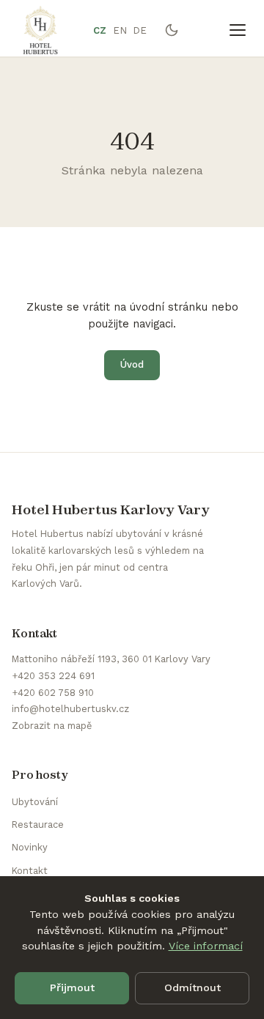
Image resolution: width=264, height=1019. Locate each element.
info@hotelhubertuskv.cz (70, 708)
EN (120, 30)
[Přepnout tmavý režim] (171, 30)
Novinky (30, 847)
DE (140, 30)
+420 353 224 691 (53, 675)
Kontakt (30, 870)
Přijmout (72, 987)
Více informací (206, 946)
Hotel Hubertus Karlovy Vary (111, 509)
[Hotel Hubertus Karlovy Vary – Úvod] (40, 30)
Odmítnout (192, 987)
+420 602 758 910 (53, 692)
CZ (100, 30)
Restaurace (38, 824)
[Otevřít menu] (237, 30)
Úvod (132, 364)
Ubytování (35, 801)
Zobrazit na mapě (52, 725)
